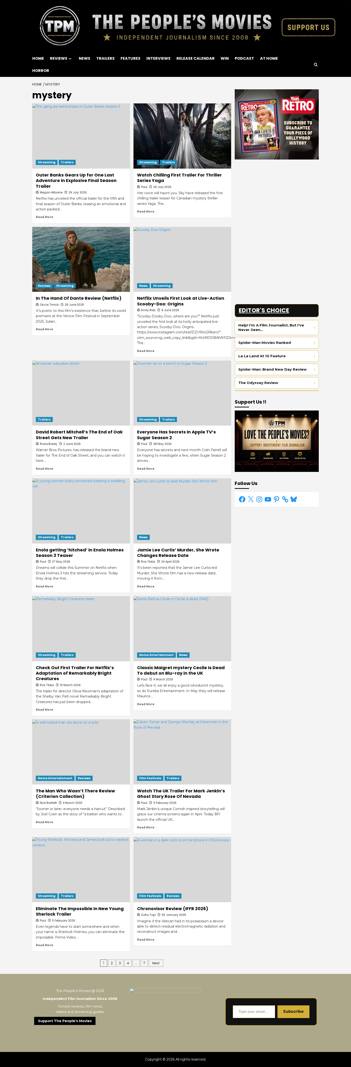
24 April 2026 (170, 562)
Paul (144, 187)
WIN (225, 58)
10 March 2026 (70, 685)
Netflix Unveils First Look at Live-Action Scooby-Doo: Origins (180, 301)
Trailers (67, 162)
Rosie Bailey (48, 444)
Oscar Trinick (49, 305)
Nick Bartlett (48, 803)
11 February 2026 (164, 803)
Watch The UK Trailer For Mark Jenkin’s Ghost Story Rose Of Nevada (181, 793)
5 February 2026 (63, 920)
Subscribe (293, 1011)
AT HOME (269, 58)
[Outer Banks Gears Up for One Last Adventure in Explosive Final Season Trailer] (81, 136)
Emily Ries (148, 310)
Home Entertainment (156, 655)
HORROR (40, 70)
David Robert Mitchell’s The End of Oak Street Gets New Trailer (79, 434)
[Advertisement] (277, 196)
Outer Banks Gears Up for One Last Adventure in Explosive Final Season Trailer (76, 180)
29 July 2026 (78, 192)
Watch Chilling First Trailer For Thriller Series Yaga (179, 177)
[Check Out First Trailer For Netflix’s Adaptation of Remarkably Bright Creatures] (81, 628)
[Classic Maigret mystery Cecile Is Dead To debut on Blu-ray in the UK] (182, 628)
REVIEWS (58, 58)
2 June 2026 (72, 444)
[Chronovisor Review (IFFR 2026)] (182, 869)
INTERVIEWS (158, 58)
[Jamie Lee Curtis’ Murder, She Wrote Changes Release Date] (182, 511)
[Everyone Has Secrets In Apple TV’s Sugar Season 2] (182, 393)
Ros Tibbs (148, 562)
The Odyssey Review (258, 382)
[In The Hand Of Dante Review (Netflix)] (81, 259)
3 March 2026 (72, 803)
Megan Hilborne (51, 192)
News (143, 286)
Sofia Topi (148, 915)
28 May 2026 (162, 444)
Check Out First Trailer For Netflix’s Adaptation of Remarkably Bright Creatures (75, 673)
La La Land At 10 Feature (262, 356)
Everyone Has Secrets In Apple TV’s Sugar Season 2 (176, 434)
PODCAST (244, 58)
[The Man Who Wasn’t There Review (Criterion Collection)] (81, 751)
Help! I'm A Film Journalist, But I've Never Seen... (271, 327)
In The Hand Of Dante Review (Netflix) (79, 298)
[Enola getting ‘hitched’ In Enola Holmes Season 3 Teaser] (81, 511)
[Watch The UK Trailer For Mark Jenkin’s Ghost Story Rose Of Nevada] (182, 751)
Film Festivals (150, 778)
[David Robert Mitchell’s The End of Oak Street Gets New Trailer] (81, 393)
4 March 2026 (163, 679)
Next (156, 963)
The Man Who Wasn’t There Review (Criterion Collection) (75, 793)
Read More (44, 217)
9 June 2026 (170, 310)
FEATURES (130, 58)
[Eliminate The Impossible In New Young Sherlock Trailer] (81, 869)
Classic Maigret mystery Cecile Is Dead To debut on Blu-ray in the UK (181, 670)
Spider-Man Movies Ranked (264, 342)
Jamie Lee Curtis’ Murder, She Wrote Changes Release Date (178, 552)
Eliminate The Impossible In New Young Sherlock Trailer (80, 911)
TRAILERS (105, 58)
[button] (316, 64)
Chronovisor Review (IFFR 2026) (172, 909)
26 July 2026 (162, 187)
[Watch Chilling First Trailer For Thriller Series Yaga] (182, 136)
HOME (38, 58)
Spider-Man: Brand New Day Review (272, 369)
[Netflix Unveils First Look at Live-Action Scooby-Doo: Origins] (182, 259)
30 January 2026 (174, 915)
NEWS (84, 58)
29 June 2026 (74, 305)
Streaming (46, 162)
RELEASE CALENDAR (195, 58)
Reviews (44, 286)
